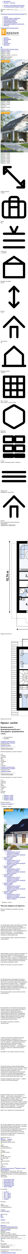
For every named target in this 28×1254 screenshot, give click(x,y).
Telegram (9, 1139)
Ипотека (6, 40)
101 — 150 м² (7, 1193)
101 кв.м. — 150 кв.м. (9, 2)
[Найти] (2, 11)
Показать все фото (7, 57)
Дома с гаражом (8, 1186)
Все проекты (7, 1)
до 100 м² (6, 1192)
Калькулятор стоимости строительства (14, 24)
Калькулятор (7, 43)
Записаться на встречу (8, 1168)
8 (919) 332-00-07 (5, 28)
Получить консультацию (7, 748)
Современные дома (9, 1185)
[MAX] (1, 48)
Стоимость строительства (8, 741)
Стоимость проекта (6, 745)
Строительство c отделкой (8, 742)
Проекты (6, 37)
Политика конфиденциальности (9, 1227)
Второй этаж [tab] (12, 525)
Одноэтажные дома (9, 1179)
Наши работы (7, 39)
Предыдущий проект (18, 5)
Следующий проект (9, 6)
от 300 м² (6, 1199)
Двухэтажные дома (9, 1181)
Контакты (6, 25)
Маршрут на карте (21, 1168)
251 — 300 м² (7, 1197)
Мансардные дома (8, 1182)
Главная (6, 16)
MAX (4, 1139)
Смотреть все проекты (7, 804)
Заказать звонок (14, 28)
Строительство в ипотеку (10, 19)
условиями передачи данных (8, 1252)
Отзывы (6, 42)
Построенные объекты (10, 21)
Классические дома (9, 1183)
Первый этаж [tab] (4, 525)
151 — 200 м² (7, 1194)
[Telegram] (3, 48)
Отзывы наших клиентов (10, 22)
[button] (14, 56)
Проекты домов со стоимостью (12, 18)
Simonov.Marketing (5, 1229)
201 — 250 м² (7, 1196)
